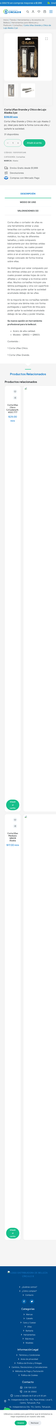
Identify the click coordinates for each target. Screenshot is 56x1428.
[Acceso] (33, 11)
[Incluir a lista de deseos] (15, 391)
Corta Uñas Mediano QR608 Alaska (12, 837)
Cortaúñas (17, 25)
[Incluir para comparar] (15, 398)
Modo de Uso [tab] (28, 202)
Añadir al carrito (34, 143)
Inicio (5, 20)
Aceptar (20, 1423)
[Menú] (51, 11)
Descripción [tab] (28, 193)
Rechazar (35, 1423)
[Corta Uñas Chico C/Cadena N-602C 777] (12, 393)
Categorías (28, 1308)
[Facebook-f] (24, 1301)
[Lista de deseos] (39, 11)
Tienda (13, 20)
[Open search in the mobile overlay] (27, 11)
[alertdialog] (28, 3)
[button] (46, 38)
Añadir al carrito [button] (13, 805)
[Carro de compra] (44, 11)
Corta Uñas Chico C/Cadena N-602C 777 (12, 408)
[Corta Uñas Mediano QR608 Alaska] (12, 822)
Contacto (28, 1381)
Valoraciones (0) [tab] (28, 210)
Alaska (15, 161)
